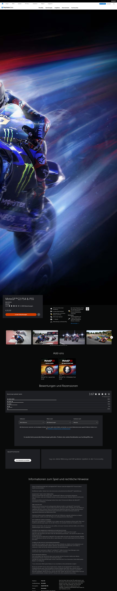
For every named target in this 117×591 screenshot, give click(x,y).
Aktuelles (41, 7)
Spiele (19, 3)
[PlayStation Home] (2, 3)
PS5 (13, 3)
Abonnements (65, 7)
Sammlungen (49, 7)
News (42, 3)
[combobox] (32, 422)
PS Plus (27, 3)
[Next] (111, 337)
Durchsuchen (74, 7)
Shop (7, 3)
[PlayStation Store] (7, 7)
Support (50, 3)
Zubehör (35, 3)
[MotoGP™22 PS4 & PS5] (18, 337)
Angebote (57, 7)
